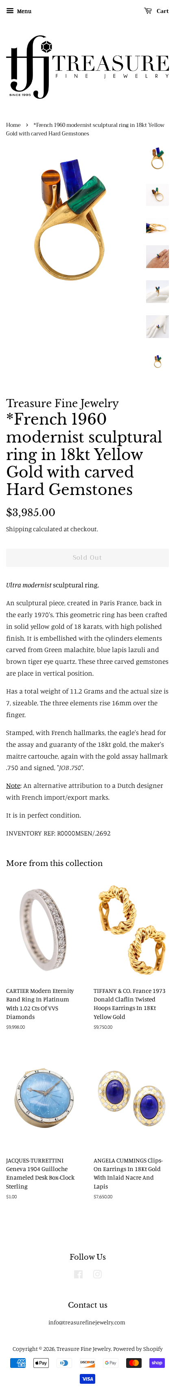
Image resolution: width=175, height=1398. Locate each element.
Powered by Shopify (138, 1348)
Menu (23, 10)
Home (13, 125)
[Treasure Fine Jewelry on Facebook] (78, 1275)
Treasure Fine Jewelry (84, 1348)
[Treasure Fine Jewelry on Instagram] (97, 1275)
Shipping (19, 529)
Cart (162, 11)
